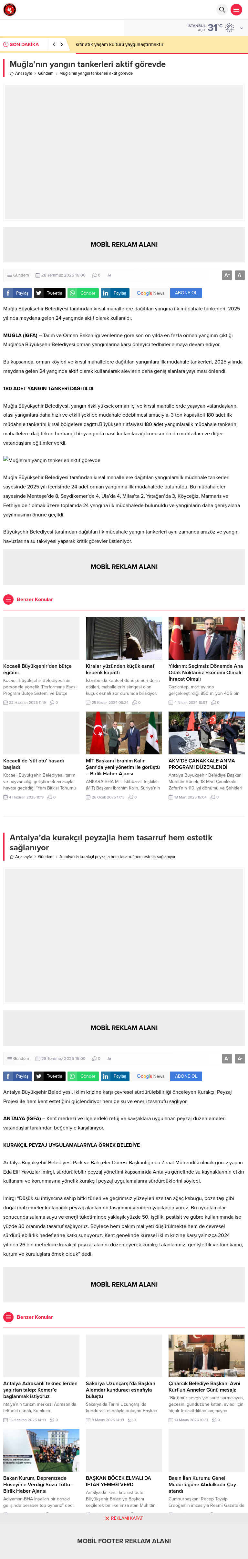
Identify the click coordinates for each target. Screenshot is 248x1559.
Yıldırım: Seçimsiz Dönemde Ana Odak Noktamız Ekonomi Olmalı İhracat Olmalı (206, 672)
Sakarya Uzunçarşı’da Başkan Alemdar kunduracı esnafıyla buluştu (120, 1390)
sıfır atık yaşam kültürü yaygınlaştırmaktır (119, 44)
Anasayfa (23, 73)
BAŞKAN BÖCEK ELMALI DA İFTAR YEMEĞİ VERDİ (118, 1481)
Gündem (46, 73)
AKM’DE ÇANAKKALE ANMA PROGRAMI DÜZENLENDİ (202, 764)
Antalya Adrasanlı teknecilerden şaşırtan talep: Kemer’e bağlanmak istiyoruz (40, 1390)
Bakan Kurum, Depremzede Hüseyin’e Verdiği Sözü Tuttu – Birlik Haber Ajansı (38, 1484)
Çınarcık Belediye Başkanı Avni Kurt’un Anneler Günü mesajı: (204, 1386)
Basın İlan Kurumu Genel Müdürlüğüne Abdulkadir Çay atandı (202, 1484)
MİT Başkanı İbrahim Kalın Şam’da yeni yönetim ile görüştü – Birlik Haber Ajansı (123, 767)
